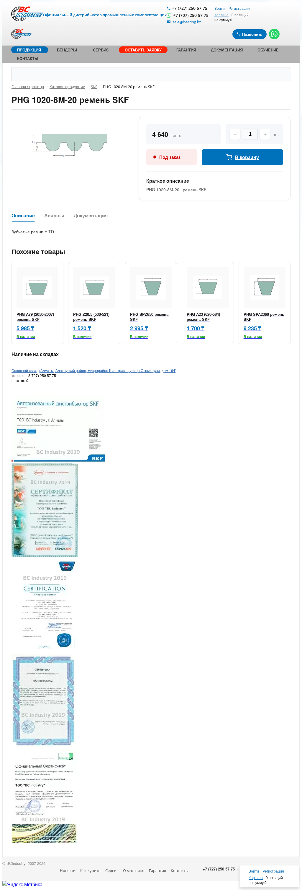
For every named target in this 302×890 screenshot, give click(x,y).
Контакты (179, 870)
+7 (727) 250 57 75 (189, 8)
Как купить (90, 870)
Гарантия (157, 870)
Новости (68, 870)
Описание (23, 215)
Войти (220, 8)
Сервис (111, 870)
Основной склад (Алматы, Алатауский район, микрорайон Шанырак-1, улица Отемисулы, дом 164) (94, 370)
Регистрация (239, 8)
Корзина (221, 14)
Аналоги (54, 215)
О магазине (133, 870)
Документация (91, 215)
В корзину (247, 157)
